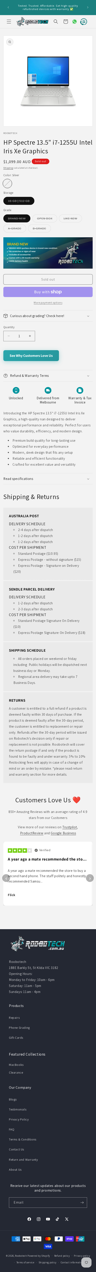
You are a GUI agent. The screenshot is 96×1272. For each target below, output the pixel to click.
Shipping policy (48, 1262)
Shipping (8, 167)
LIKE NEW (73, 219)
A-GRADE (17, 229)
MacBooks (16, 1065)
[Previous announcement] (8, 7)
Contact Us (16, 1149)
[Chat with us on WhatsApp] (73, 21)
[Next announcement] (88, 7)
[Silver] (7, 184)
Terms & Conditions (22, 1139)
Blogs (13, 1099)
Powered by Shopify (38, 1255)
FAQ (12, 1129)
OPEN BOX (47, 219)
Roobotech (21, 1255)
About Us (15, 1170)
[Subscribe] (82, 1202)
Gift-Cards (16, 1038)
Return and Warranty (23, 1160)
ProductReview (32, 833)
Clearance (16, 1072)
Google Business (63, 833)
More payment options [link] (48, 302)
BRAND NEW (19, 219)
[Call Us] (83, 21)
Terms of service (25, 1262)
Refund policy (62, 1255)
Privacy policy (82, 1255)
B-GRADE (42, 229)
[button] (9, 21)
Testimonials (17, 1109)
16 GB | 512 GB (21, 202)
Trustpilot (69, 827)
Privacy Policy (19, 1119)
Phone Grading (19, 1028)
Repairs (14, 1018)
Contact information (72, 1262)
